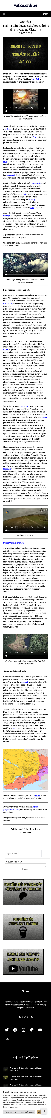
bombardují (10, 175)
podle (15, 728)
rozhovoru (7, 303)
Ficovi (37, 796)
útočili (24, 194)
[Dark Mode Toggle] (44, 1111)
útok (35, 137)
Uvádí (5, 350)
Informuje (7, 469)
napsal (44, 417)
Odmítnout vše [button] (10, 1112)
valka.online (25, 5)
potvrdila (24, 406)
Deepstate (36, 183)
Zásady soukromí (10, 1107)
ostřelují (8, 129)
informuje (25, 682)
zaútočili (6, 216)
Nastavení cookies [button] (27, 1112)
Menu (46, 14)
